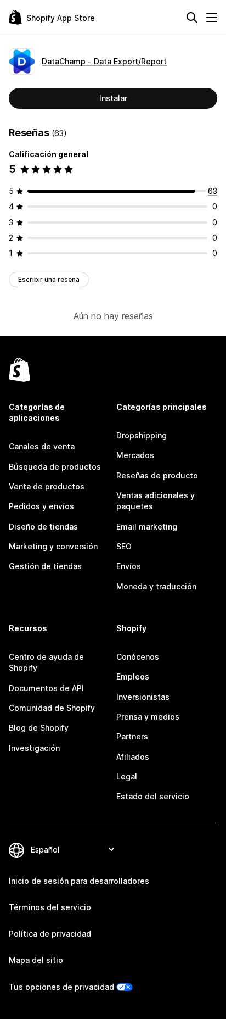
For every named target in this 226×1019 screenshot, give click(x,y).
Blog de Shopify (39, 727)
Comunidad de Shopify (52, 707)
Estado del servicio (152, 796)
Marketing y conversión (53, 546)
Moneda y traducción (156, 586)
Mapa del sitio (36, 960)
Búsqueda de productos (55, 466)
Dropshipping (141, 435)
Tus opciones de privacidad (61, 987)
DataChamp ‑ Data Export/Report (104, 61)
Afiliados (132, 756)
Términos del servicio (50, 907)
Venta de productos (46, 486)
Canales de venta (42, 446)
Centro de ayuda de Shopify (46, 662)
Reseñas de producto (157, 475)
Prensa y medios (147, 716)
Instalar (113, 98)
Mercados (135, 455)
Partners (132, 736)
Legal (126, 776)
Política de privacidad (50, 933)
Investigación (34, 748)
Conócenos (137, 656)
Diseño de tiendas (43, 526)
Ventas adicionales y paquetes (155, 501)
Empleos (132, 676)
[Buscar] (192, 17)
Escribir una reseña (49, 279)
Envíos (128, 566)
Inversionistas (143, 696)
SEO (124, 546)
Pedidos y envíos (41, 506)
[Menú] (211, 17)
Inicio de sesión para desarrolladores (79, 881)
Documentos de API (46, 688)
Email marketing (146, 526)
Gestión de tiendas (45, 566)
